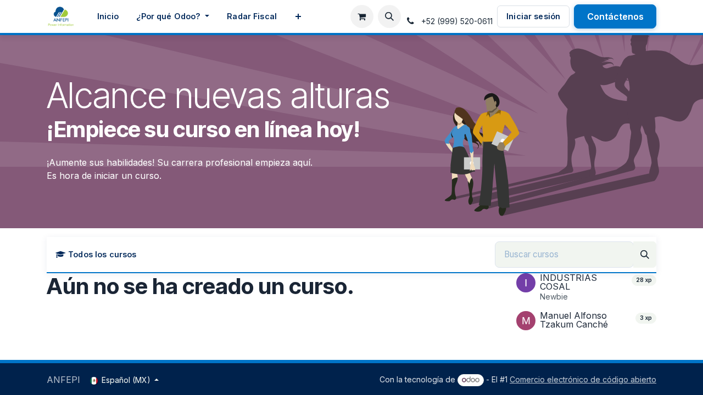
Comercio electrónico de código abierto (583, 379)
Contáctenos (615, 16)
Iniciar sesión (533, 16)
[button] (389, 16)
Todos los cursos (102, 254)
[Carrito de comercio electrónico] (361, 16)
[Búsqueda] (644, 254)
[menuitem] (108, 16)
